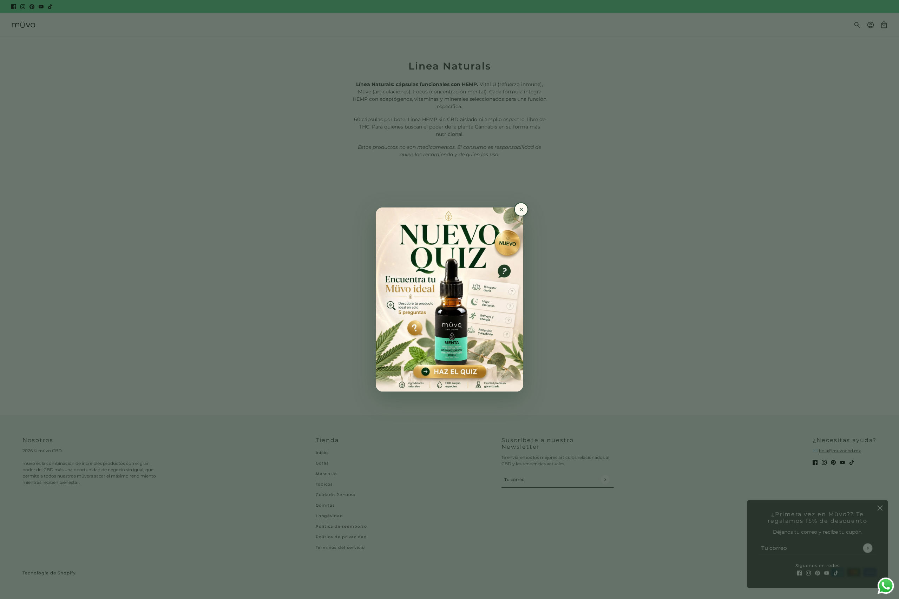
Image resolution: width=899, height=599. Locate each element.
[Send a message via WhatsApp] (885, 585)
